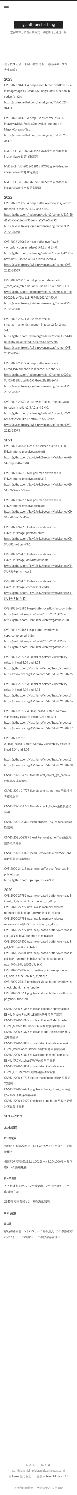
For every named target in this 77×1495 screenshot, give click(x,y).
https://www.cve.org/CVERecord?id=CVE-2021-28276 (38, 701)
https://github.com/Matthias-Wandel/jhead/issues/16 (37, 722)
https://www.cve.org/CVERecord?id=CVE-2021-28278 (38, 765)
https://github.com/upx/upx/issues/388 (29, 880)
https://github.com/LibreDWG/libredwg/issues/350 (36, 620)
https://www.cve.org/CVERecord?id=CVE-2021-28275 (38, 674)
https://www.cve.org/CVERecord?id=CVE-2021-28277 (38, 728)
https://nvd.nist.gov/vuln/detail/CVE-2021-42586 (35, 614)
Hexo (15, 1476)
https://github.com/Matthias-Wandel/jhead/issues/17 (37, 668)
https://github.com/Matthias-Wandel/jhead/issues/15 (37, 759)
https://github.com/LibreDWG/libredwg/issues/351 (36, 647)
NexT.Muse (53, 1476)
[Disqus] (38, 1303)
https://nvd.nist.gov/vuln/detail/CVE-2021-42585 (35, 641)
